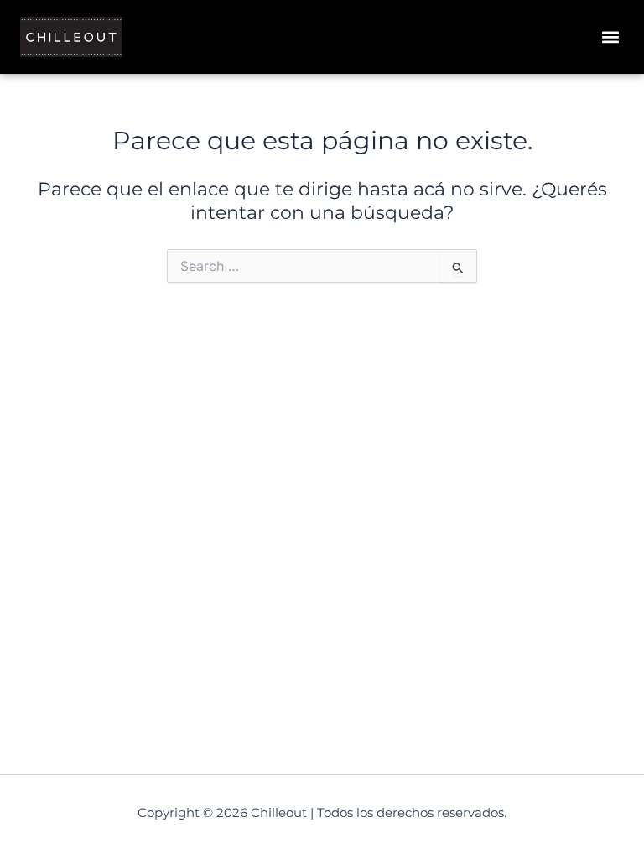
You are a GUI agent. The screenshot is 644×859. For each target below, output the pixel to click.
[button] (610, 37)
